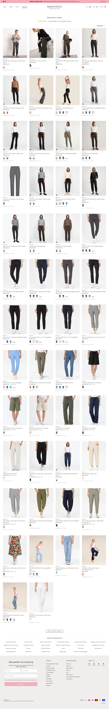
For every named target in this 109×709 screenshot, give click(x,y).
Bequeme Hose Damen (80, 642)
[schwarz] (4, 158)
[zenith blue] (4, 387)
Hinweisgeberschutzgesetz (73, 676)
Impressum (69, 679)
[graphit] (83, 250)
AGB (67, 672)
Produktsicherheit (50, 670)
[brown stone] (4, 112)
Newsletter (49, 679)
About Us (68, 666)
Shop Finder (49, 681)
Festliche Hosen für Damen (11, 645)
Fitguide (48, 674)
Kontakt (48, 676)
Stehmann (24, 6)
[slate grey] (4, 67)
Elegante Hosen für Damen (98, 642)
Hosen (11, 6)
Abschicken (21, 684)
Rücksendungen (50, 668)
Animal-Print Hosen (11, 648)
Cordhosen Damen (28, 645)
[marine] (30, 296)
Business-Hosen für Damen (63, 645)
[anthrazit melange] (4, 250)
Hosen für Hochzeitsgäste (80, 651)
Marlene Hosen (46, 651)
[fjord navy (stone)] (56, 479)
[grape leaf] (4, 432)
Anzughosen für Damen (98, 645)
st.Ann (17, 6)
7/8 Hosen (80, 648)
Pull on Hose (80, 645)
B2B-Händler (69, 668)
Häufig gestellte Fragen (52, 663)
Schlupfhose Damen (11, 642)
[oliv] (30, 65)
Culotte (28, 648)
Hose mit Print (28, 642)
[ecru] (83, 478)
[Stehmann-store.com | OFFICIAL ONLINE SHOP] (54, 7)
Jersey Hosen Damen (45, 642)
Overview (103, 703)
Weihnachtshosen (11, 651)
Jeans (63, 648)
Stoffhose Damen (45, 648)
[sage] (56, 158)
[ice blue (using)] (30, 574)
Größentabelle (49, 672)
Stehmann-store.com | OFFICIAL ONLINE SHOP (16, 701)
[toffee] (83, 67)
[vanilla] (30, 432)
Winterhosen (98, 648)
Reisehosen (28, 651)
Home (4, 6)
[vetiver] (30, 387)
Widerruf (48, 685)
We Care (68, 663)
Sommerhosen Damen (63, 642)
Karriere (68, 670)
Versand (48, 666)
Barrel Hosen (63, 651)
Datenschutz (69, 674)
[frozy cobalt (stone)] (56, 387)
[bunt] (4, 574)
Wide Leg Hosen (45, 645)
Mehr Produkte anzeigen (54, 631)
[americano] (30, 158)
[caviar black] (56, 112)
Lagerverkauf (49, 683)
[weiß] (30, 619)
